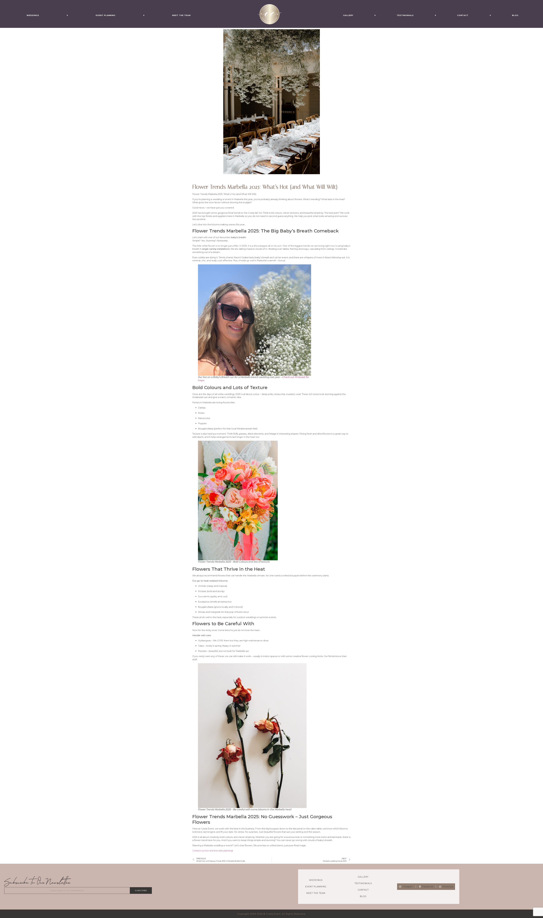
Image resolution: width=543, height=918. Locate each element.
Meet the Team (181, 15)
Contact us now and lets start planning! (212, 850)
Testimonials (405, 15)
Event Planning (105, 15)
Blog (515, 15)
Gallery (348, 15)
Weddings (33, 15)
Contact (462, 15)
